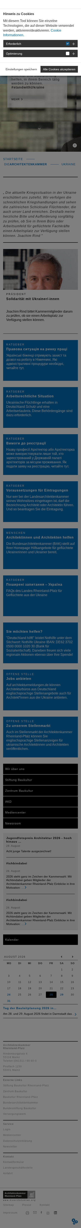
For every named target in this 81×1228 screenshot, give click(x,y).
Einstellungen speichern (21, 69)
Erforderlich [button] (13, 43)
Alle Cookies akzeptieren (59, 69)
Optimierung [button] (14, 53)
